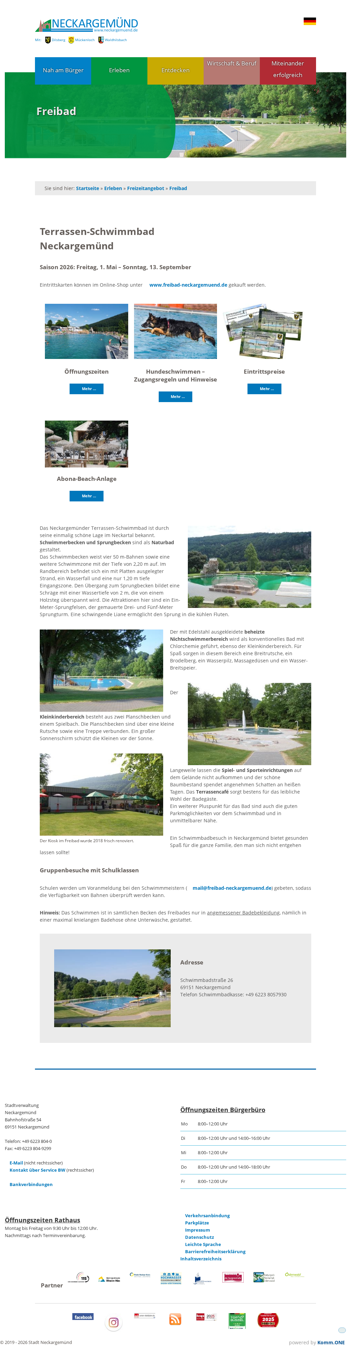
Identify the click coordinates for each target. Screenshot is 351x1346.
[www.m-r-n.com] (109, 1284)
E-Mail (16, 1163)
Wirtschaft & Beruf (231, 63)
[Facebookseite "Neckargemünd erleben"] (83, 1318)
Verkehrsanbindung (207, 1216)
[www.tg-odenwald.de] (294, 1276)
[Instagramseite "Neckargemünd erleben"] (113, 1330)
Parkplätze (197, 1223)
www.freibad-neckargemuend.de (188, 285)
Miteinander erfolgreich (287, 69)
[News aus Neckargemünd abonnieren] (175, 1323)
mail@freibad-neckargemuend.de (232, 888)
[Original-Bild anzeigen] (86, 332)
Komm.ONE (331, 1342)
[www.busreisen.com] (237, 1327)
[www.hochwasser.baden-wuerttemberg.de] (171, 1283)
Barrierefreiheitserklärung (215, 1252)
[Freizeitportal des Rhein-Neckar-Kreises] (140, 1276)
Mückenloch (85, 40)
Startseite (87, 188)
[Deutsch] (310, 23)
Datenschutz (199, 1237)
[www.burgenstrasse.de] (233, 1281)
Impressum (197, 1230)
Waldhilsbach (116, 40)
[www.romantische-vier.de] (202, 1283)
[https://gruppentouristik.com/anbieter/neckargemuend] (206, 1319)
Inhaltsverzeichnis (200, 1259)
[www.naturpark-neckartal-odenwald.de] (264, 1281)
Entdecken (175, 70)
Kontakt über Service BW (37, 1170)
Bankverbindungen (31, 1184)
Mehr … (89, 388)
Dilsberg (58, 40)
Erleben (119, 70)
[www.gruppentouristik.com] (268, 1326)
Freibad (178, 188)
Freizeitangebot (145, 188)
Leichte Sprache (203, 1244)
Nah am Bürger (63, 70)
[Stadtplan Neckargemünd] (144, 1317)
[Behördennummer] (78, 1281)
